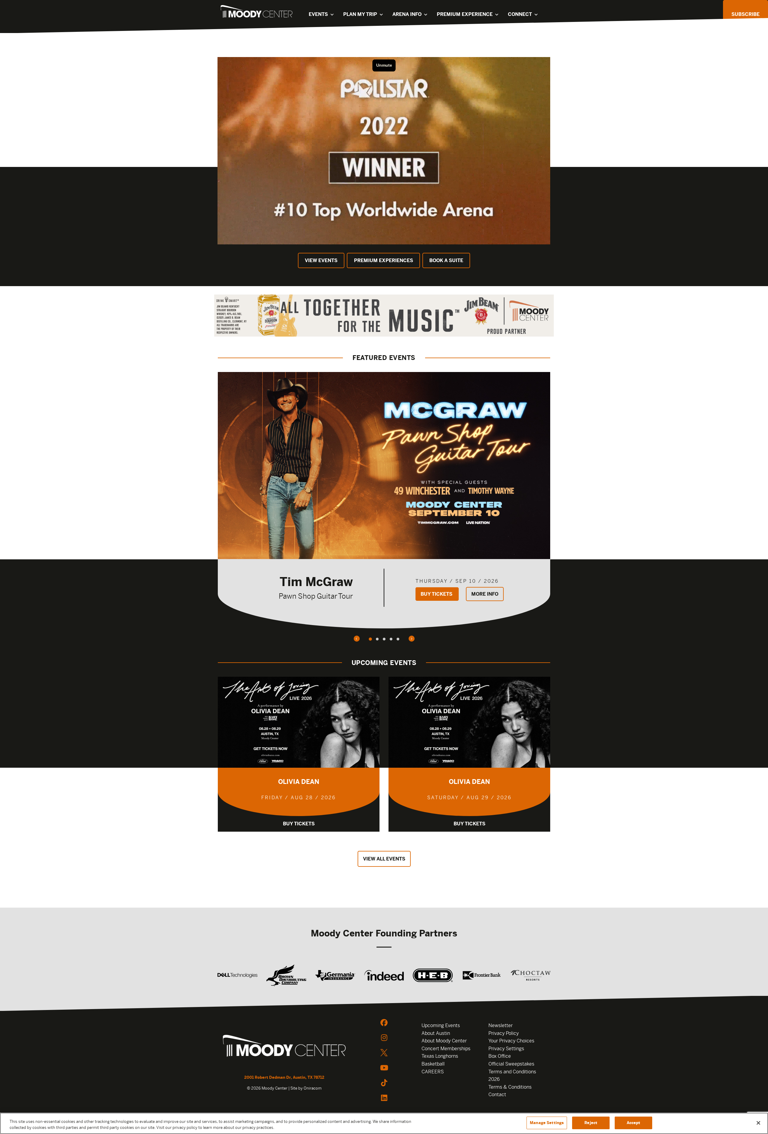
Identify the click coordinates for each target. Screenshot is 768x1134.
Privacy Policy (503, 1033)
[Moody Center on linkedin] (384, 1097)
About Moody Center (444, 1041)
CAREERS (433, 1072)
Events (318, 14)
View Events (321, 260)
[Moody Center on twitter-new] (384, 1052)
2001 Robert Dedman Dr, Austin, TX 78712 (284, 1077)
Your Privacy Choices (511, 1041)
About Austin (436, 1033)
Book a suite (446, 260)
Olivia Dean (298, 781)
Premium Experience (465, 14)
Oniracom (313, 1088)
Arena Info (407, 14)
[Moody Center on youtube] (384, 1067)
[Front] (284, 1047)
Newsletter (500, 1025)
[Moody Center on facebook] (384, 1022)
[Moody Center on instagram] (384, 1037)
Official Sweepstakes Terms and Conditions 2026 (512, 1071)
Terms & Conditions (510, 1087)
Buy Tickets (437, 594)
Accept (633, 1122)
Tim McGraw (316, 582)
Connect (520, 14)
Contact (497, 1094)
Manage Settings (547, 1122)
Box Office (499, 1056)
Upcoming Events (441, 1025)
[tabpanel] (384, 500)
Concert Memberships (446, 1048)
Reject (590, 1122)
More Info (484, 594)
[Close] (758, 1122)
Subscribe (745, 14)
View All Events (384, 859)
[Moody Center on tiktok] (384, 1082)
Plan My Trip (360, 14)
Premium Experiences (383, 260)
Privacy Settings (506, 1048)
